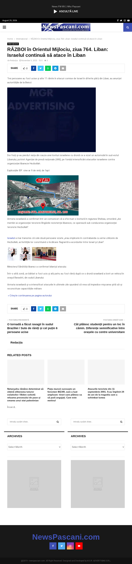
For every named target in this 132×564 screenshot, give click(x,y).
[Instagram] (70, 545)
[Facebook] (53, 545)
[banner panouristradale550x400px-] (51, 151)
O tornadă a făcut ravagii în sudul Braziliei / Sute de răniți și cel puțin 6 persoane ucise (32, 328)
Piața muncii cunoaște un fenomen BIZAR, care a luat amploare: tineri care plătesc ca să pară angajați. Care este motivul (64, 395)
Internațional (13, 44)
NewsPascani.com (66, 537)
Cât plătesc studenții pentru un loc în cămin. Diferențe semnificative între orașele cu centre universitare (99, 328)
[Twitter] (61, 545)
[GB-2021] (43, 214)
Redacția (14, 60)
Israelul (11, 238)
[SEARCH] (57, 422)
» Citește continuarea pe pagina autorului (29, 295)
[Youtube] (79, 545)
